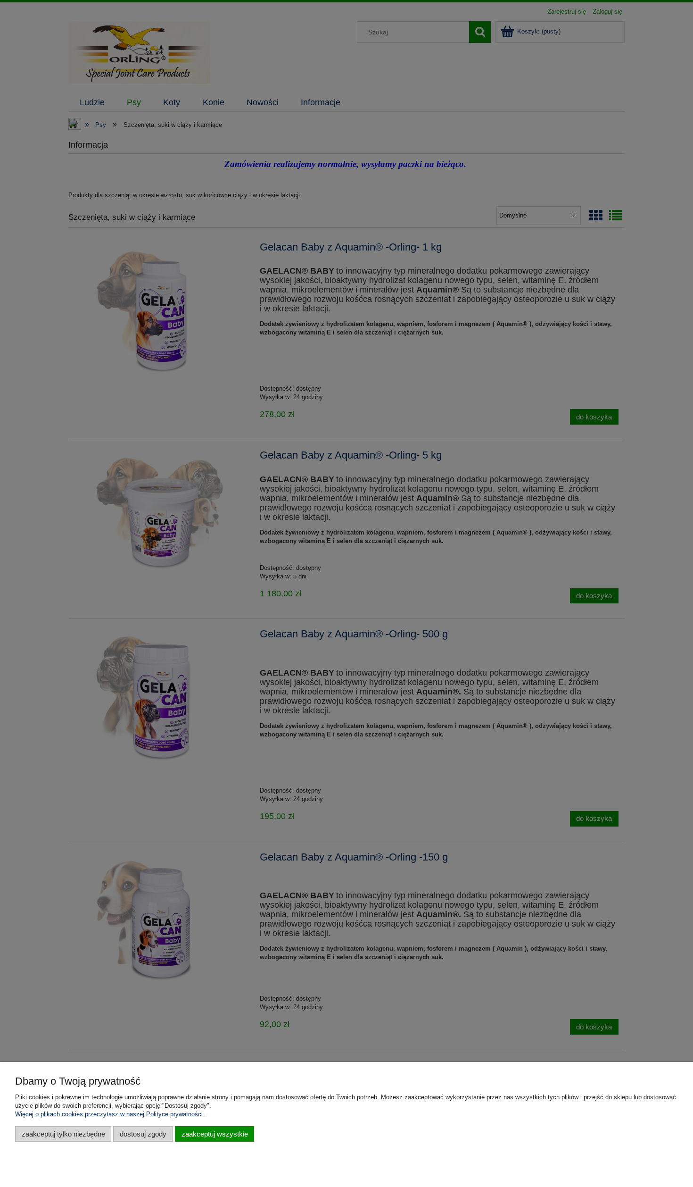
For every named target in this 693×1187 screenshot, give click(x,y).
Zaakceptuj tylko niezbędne (63, 1134)
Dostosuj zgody (143, 1134)
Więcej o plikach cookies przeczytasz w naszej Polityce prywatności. (110, 1114)
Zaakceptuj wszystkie (215, 1134)
